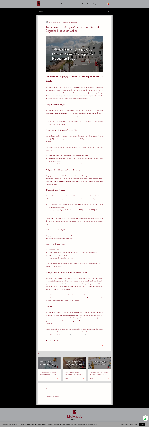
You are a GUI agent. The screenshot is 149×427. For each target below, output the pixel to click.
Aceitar (142, 424)
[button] (109, 11)
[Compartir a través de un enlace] (58, 340)
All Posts (40, 11)
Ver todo (109, 353)
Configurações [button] (124, 424)
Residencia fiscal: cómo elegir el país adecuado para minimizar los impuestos (49, 373)
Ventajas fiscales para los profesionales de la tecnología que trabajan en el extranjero (74, 373)
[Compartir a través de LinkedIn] (54, 340)
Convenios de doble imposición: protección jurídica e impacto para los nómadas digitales (99, 373)
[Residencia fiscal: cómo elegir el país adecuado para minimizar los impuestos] (49, 363)
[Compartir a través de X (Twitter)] (50, 340)
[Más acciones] (102, 22)
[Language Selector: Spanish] (109, 4)
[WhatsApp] (145, 418)
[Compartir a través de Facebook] (46, 340)
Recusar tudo (133, 424)
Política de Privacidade (91, 424)
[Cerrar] (147, 424)
